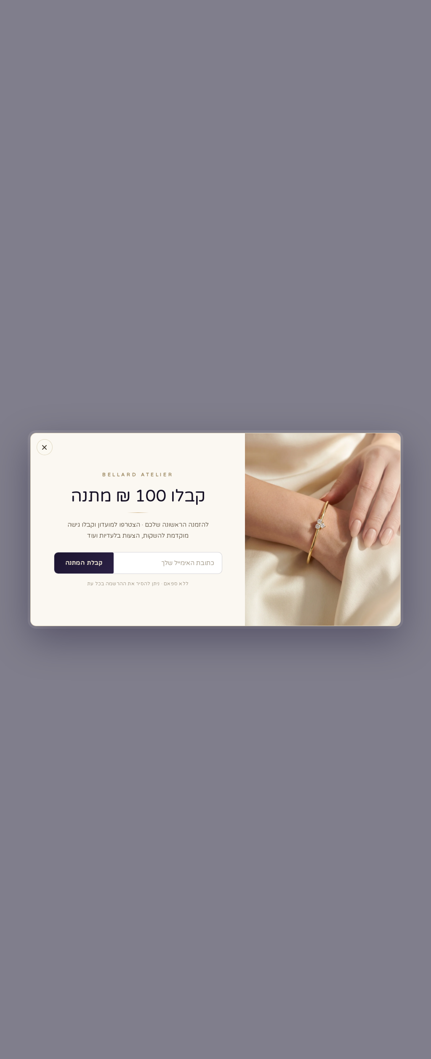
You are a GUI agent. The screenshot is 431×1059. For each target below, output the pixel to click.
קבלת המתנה (84, 562)
